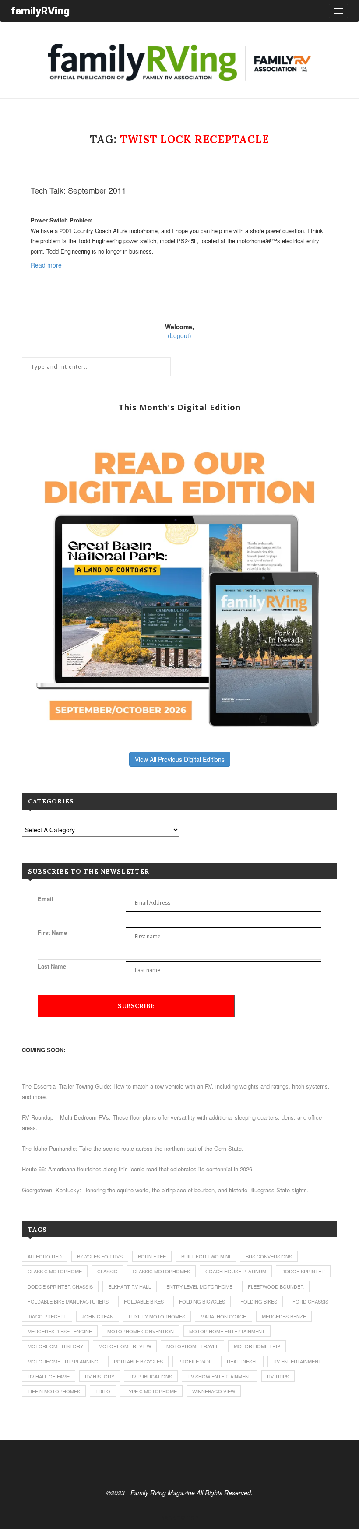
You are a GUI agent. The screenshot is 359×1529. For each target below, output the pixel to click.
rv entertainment (297, 1361)
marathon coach (223, 1316)
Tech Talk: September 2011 (78, 190)
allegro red (45, 1256)
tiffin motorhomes (54, 1391)
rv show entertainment (219, 1376)
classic (107, 1271)
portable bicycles (138, 1361)
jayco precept (47, 1316)
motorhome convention (140, 1331)
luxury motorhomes (157, 1316)
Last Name (52, 966)
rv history (99, 1376)
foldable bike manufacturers (68, 1301)
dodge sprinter (303, 1271)
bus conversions (269, 1256)
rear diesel (242, 1361)
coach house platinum (235, 1271)
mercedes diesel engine (60, 1331)
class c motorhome (55, 1271)
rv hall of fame (49, 1376)
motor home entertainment (227, 1331)
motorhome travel (192, 1345)
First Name (52, 932)
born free (152, 1256)
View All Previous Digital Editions (180, 759)
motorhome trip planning (63, 1361)
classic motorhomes (161, 1271)
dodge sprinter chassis (60, 1286)
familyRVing (40, 10)
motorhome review (125, 1345)
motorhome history (55, 1345)
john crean (97, 1316)
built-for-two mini (205, 1256)
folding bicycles (202, 1301)
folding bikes (258, 1301)
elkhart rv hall (129, 1286)
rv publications (151, 1376)
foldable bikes (144, 1301)
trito (102, 1391)
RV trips (278, 1376)
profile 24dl (194, 1361)
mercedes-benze (284, 1316)
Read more (46, 265)
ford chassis (310, 1301)
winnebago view (213, 1391)
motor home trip (257, 1345)
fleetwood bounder (276, 1286)
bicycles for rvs (100, 1256)
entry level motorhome (199, 1286)
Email (45, 899)
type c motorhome (151, 1391)
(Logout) (179, 335)
